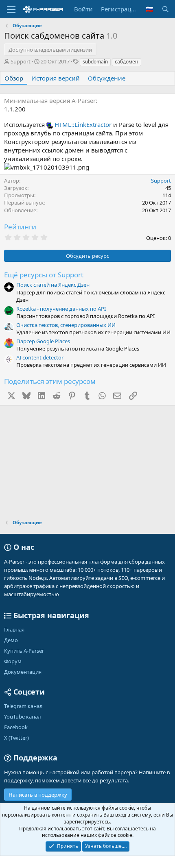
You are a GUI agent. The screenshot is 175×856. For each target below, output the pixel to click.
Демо (11, 640)
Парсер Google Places (43, 341)
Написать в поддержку (38, 794)
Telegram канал (23, 706)
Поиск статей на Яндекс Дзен (53, 284)
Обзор (13, 78)
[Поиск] (165, 9)
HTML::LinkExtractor (83, 124)
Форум (13, 661)
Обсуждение (106, 78)
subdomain (95, 61)
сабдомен (126, 61)
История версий (55, 78)
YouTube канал (22, 716)
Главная (14, 629)
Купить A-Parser (24, 650)
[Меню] (11, 9)
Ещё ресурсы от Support (43, 274)
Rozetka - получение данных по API (61, 308)
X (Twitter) (16, 737)
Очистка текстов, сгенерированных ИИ (66, 325)
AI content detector (39, 357)
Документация (23, 671)
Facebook (16, 727)
